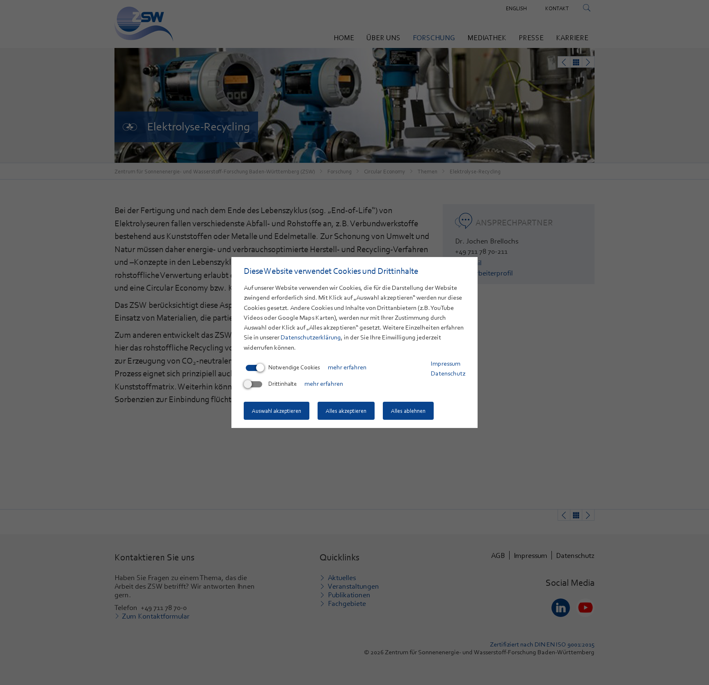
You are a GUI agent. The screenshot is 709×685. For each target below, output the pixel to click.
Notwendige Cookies (294, 367)
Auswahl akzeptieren (276, 410)
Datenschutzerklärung (311, 337)
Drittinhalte (282, 383)
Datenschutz (448, 373)
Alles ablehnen (408, 410)
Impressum (445, 363)
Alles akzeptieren (346, 410)
